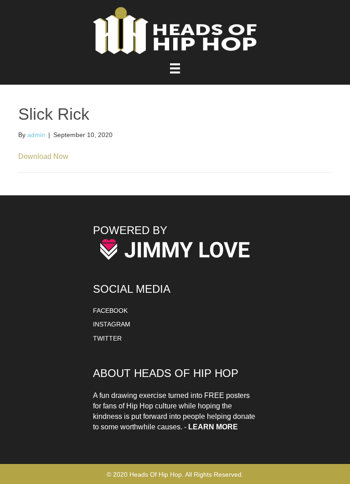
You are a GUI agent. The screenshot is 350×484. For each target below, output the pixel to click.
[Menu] (175, 68)
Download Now (43, 156)
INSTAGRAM (111, 324)
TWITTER (107, 338)
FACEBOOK (110, 310)
